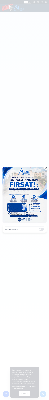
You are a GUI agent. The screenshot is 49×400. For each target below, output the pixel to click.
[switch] (41, 229)
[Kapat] (46, 168)
